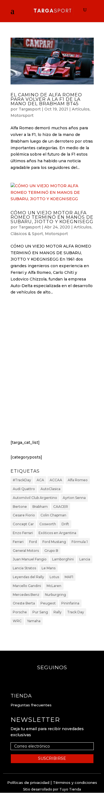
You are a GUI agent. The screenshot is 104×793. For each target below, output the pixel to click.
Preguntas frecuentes (31, 705)
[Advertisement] (52, 372)
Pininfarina (70, 603)
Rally (58, 612)
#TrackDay (22, 480)
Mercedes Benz (26, 595)
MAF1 (69, 577)
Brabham (40, 506)
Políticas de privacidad (28, 782)
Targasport (30, 109)
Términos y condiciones (75, 782)
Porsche (20, 612)
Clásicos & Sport (27, 233)
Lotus (54, 577)
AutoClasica (50, 489)
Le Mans (48, 568)
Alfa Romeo (78, 480)
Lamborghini (63, 559)
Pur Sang (40, 612)
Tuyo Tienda (70, 789)
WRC (17, 621)
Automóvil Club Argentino (35, 498)
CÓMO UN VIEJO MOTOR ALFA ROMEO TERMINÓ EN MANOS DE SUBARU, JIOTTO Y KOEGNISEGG (52, 217)
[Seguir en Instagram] (57, 678)
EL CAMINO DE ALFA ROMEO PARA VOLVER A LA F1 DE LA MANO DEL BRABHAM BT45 (46, 99)
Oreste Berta (24, 603)
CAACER (60, 506)
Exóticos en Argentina (57, 533)
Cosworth (47, 524)
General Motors (26, 551)
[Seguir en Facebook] (46, 678)
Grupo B (51, 551)
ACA (40, 480)
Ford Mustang (54, 542)
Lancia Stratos (24, 568)
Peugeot (48, 603)
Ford (33, 542)
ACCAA (56, 480)
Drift (65, 524)
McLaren (54, 586)
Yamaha (33, 621)
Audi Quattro (24, 489)
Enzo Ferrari (23, 533)
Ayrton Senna (74, 498)
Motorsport (22, 115)
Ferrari (18, 542)
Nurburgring (55, 595)
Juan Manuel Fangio (30, 559)
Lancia (84, 559)
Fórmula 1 (80, 542)
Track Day (75, 612)
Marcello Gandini (27, 586)
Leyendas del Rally (28, 577)
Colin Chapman (53, 515)
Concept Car (23, 524)
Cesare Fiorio (24, 515)
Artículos (81, 109)
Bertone (20, 506)
